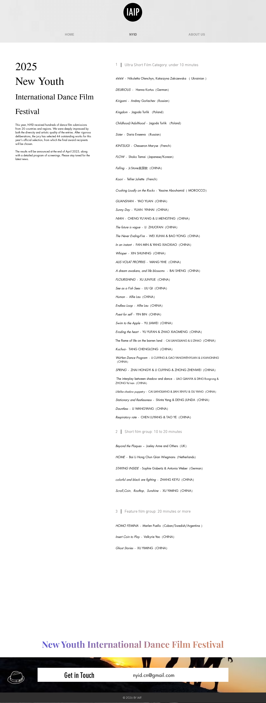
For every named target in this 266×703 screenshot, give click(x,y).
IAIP (132, 12)
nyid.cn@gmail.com (153, 675)
